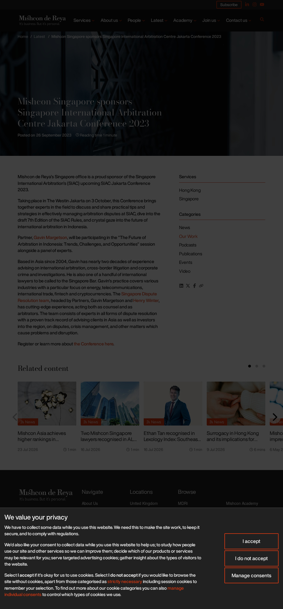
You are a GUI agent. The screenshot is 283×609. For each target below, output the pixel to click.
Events (185, 262)
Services (82, 20)
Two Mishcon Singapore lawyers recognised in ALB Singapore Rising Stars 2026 (109, 442)
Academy (182, 20)
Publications (190, 253)
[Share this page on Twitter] (188, 286)
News (184, 227)
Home (23, 36)
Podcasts (187, 245)
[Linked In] (247, 4)
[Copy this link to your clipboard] (201, 286)
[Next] (274, 417)
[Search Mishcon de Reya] (262, 20)
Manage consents (251, 575)
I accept (251, 541)
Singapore (189, 198)
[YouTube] (262, 4)
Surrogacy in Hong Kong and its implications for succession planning (233, 439)
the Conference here (93, 343)
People (134, 20)
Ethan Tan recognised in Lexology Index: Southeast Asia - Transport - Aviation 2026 (171, 442)
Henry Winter (146, 300)
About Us (90, 503)
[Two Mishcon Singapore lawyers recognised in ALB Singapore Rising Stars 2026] (110, 404)
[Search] (262, 20)
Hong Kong (190, 190)
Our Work (188, 236)
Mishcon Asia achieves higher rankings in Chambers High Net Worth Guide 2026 (46, 442)
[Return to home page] (42, 20)
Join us (209, 20)
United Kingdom (144, 503)
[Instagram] (254, 4)
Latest (157, 20)
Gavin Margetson (50, 237)
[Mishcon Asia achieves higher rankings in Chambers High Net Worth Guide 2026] (47, 404)
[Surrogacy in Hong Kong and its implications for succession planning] (236, 404)
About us (109, 20)
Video (184, 271)
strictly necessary (125, 581)
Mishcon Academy (242, 503)
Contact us (236, 20)
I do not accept (251, 558)
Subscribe (229, 4)
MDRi (183, 503)
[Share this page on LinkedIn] (181, 286)
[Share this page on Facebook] (194, 286)
